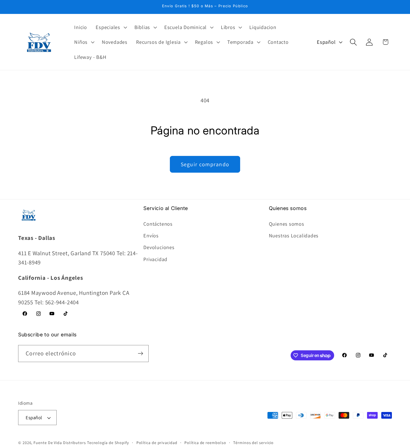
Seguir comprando (205, 164)
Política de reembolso (205, 442)
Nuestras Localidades (294, 235)
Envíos (151, 235)
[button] (110, 27)
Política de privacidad (156, 442)
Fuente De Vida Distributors (59, 442)
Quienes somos (286, 223)
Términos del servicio (253, 442)
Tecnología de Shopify (108, 442)
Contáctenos (158, 223)
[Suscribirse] (140, 353)
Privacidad (155, 259)
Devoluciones (158, 247)
